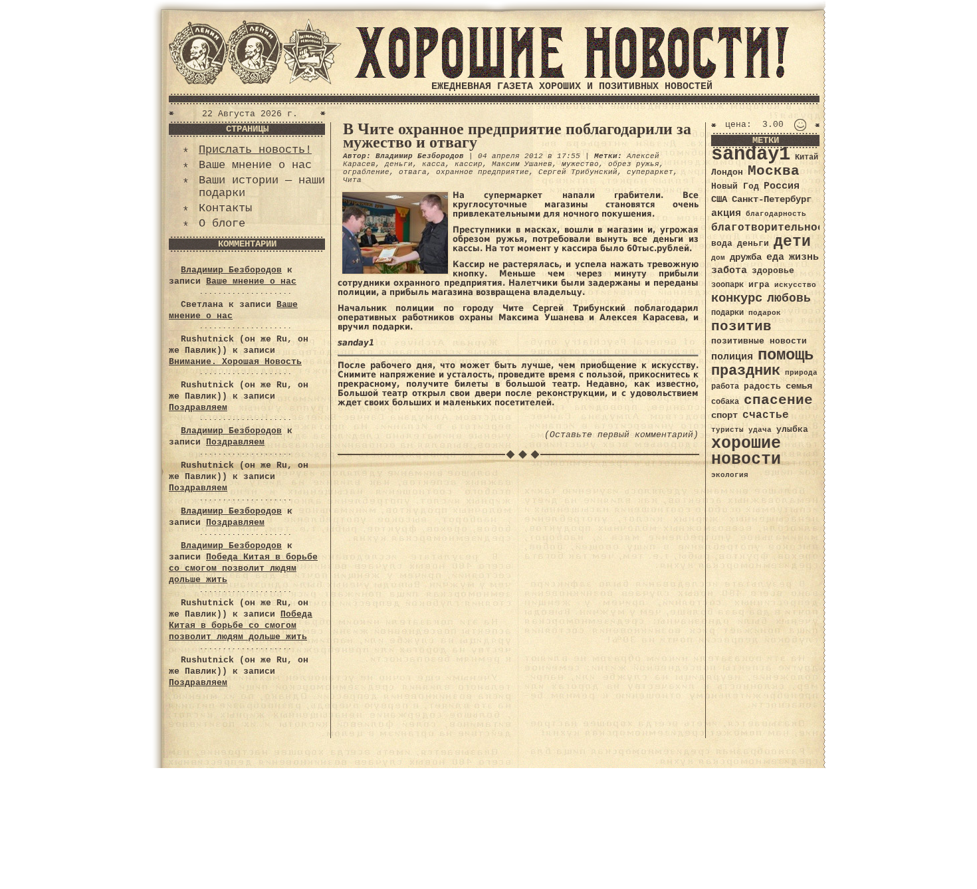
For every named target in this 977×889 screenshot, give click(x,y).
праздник (745, 371)
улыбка (792, 430)
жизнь (804, 257)
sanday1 (750, 154)
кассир (469, 164)
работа (725, 386)
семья (799, 386)
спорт (724, 415)
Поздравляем (198, 408)
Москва (774, 171)
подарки (727, 313)
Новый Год (735, 186)
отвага (413, 172)
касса (433, 164)
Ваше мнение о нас (255, 165)
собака (725, 402)
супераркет (650, 172)
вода (721, 243)
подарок (764, 313)
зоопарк (727, 285)
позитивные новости (759, 341)
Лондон (727, 172)
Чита (352, 180)
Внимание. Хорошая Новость (235, 362)
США (719, 199)
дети (792, 241)
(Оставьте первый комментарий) (621, 435)
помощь (786, 355)
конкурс (736, 299)
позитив (741, 326)
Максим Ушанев (522, 164)
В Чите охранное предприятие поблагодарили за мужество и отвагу (517, 135)
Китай (806, 157)
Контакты (225, 208)
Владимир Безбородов (231, 270)
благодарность (776, 214)
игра (759, 285)
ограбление (366, 172)
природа (801, 372)
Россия (782, 186)
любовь (789, 298)
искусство (795, 285)
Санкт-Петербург (772, 200)
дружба (746, 257)
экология (729, 475)
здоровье (773, 271)
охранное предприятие (482, 172)
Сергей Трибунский (577, 172)
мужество (580, 164)
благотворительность (774, 227)
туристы (727, 429)
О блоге (222, 223)
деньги (399, 164)
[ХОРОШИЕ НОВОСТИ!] (571, 76)
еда (775, 257)
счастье (765, 415)
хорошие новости (746, 451)
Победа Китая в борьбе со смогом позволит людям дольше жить (243, 568)
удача (760, 430)
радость (762, 386)
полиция (732, 356)
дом (718, 258)
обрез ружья (633, 164)
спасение (778, 400)
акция (726, 213)
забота (729, 270)
